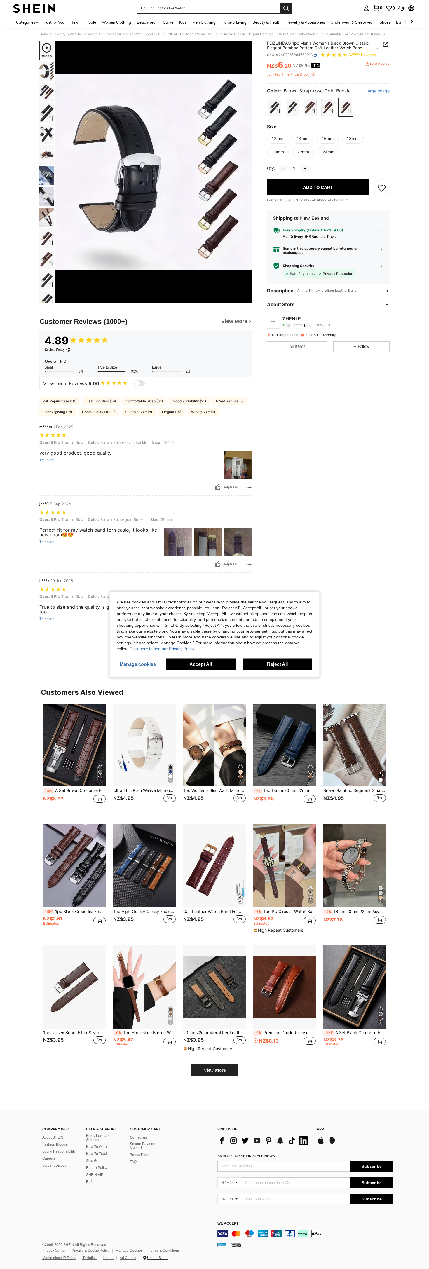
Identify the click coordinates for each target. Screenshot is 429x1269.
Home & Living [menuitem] (234, 22)
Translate (47, 460)
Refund (92, 1182)
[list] (264, 1140)
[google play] (332, 1143)
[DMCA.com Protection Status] (236, 1245)
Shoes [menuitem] (385, 22)
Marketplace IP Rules (59, 1258)
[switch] (139, 383)
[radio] (274, 107)
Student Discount (55, 1165)
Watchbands (145, 34)
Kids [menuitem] (182, 22)
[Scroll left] (405, 22)
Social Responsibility (59, 1151)
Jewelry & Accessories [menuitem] (306, 22)
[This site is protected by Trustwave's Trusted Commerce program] (221, 1245)
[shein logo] (34, 8)
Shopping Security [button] (298, 266)
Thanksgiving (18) (57, 412)
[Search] (286, 8)
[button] (401, 8)
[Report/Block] (248, 487)
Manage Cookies (129, 1251)
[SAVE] (382, 188)
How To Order (97, 1147)
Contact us (138, 1137)
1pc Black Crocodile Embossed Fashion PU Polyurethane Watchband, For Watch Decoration (75, 911)
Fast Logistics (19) (101, 401)
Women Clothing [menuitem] (116, 22)
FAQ (133, 1162)
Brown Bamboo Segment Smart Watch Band (354, 790)
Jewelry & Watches (68, 34)
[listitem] (74, 759)
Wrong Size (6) (203, 412)
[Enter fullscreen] (246, 298)
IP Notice (89, 1258)
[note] (279, 930)
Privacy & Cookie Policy (90, 1251)
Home (44, 34)
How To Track (97, 1154)
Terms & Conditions (164, 1251)
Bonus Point (139, 1155)
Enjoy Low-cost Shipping (98, 1138)
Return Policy (96, 1168)
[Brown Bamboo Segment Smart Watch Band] (354, 745)
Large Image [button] (377, 91)
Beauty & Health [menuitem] (267, 22)
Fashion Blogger (55, 1144)
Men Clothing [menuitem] (204, 22)
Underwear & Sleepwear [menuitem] (352, 22)
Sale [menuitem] (92, 22)
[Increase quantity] (305, 168)
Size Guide (95, 1161)
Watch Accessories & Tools (109, 34)
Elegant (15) (171, 412)
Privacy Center (54, 1251)
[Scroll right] (412, 22)
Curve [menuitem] (168, 22)
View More (215, 1070)
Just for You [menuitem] (54, 22)
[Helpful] (217, 487)
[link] (378, 7)
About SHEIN (52, 1137)
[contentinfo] (305, 1233)
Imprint (108, 1258)
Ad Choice (128, 1258)
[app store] (321, 1143)
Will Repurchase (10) (59, 401)
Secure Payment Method (143, 1146)
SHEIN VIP (94, 1175)
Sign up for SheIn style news (246, 1156)
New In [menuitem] (76, 22)
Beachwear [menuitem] (147, 22)
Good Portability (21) (189, 401)
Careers (48, 1158)
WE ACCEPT (227, 1224)
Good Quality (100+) (98, 412)
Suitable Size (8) (138, 412)
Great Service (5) (230, 401)
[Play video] (154, 172)
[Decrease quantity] (283, 168)
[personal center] (366, 8)
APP (320, 1129)
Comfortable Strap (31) (144, 401)
